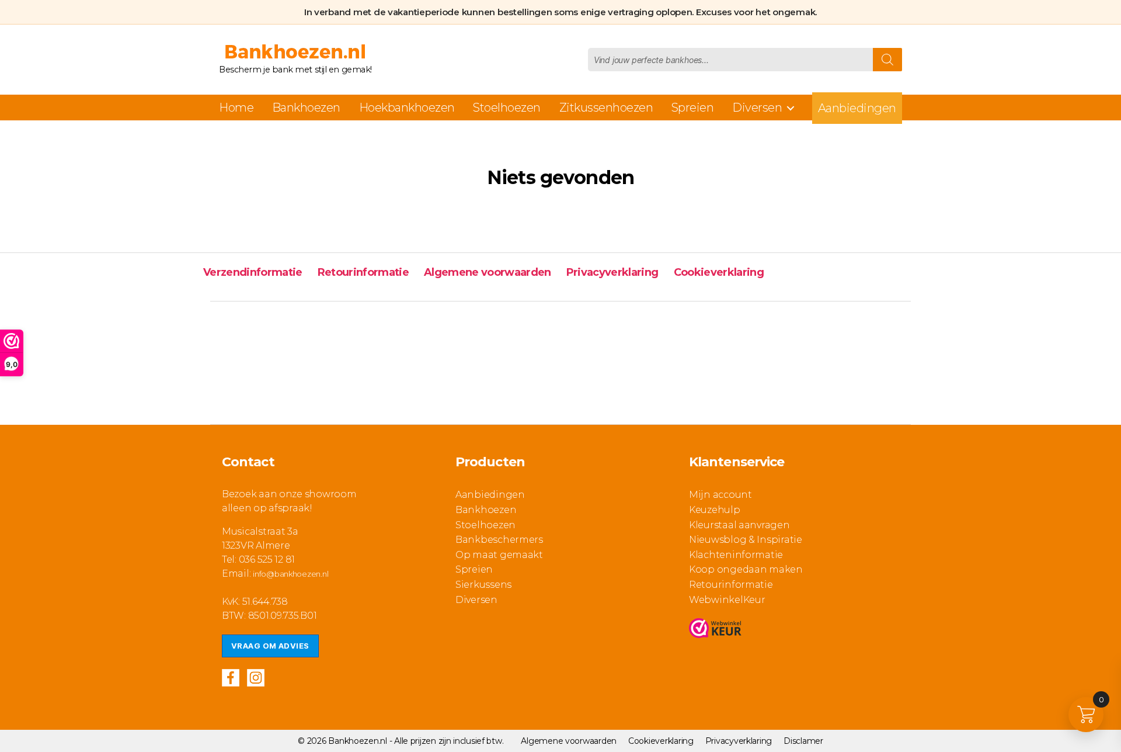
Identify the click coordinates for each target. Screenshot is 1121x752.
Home (236, 108)
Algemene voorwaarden (487, 272)
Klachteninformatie (736, 554)
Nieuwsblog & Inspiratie (745, 539)
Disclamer (803, 741)
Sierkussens (483, 584)
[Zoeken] (887, 59)
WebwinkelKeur (727, 599)
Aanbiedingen (857, 108)
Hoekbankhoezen (407, 108)
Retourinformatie (363, 272)
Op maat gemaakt (499, 554)
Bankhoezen (306, 108)
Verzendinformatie (252, 272)
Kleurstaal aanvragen (739, 525)
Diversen (757, 108)
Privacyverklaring (612, 272)
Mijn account (720, 494)
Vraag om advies (270, 645)
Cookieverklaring (719, 272)
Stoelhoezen (507, 108)
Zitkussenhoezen (606, 108)
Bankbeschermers (499, 539)
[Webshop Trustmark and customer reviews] (715, 628)
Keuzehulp (714, 509)
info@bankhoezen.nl (290, 573)
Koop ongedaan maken (746, 569)
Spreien (692, 108)
